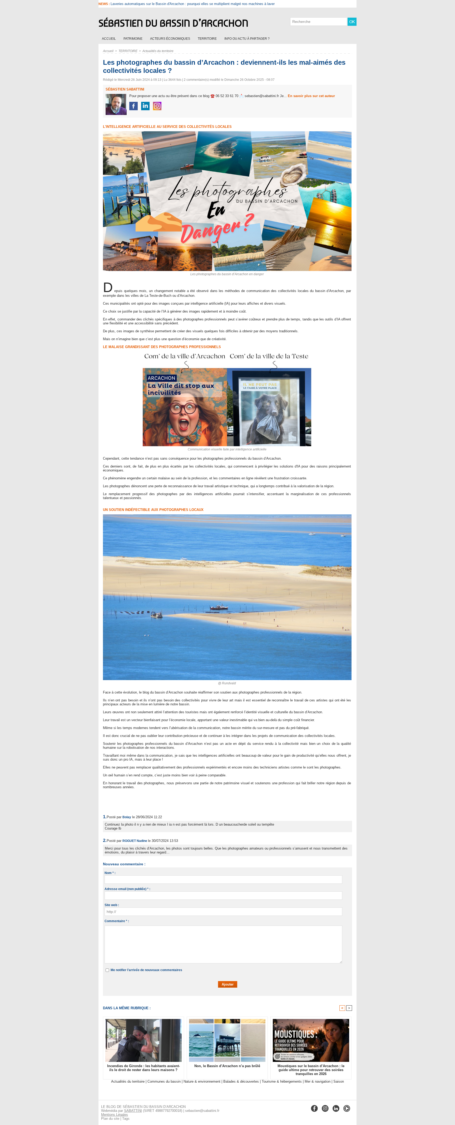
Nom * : (110, 873)
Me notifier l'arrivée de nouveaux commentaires (146, 970)
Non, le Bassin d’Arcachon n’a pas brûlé (227, 1066)
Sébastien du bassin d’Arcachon (173, 23)
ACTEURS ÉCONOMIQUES (170, 39)
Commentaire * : (117, 921)
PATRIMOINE (133, 39)
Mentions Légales (114, 1115)
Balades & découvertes (241, 1081)
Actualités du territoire (158, 51)
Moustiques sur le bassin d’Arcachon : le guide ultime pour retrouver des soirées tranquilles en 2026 (311, 1070)
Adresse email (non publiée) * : (127, 889)
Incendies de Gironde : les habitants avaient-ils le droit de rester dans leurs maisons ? (176, 4)
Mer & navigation (317, 1081)
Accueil (109, 39)
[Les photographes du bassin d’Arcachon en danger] (227, 132)
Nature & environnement (202, 1081)
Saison (338, 1081)
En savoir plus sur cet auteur (311, 96)
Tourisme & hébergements (282, 1081)
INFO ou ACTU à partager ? (247, 39)
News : (104, 4)
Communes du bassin (164, 1081)
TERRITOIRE (207, 39)
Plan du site (110, 1119)
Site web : (112, 905)
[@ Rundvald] (227, 516)
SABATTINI (133, 1111)
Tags (126, 1119)
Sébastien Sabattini (125, 89)
